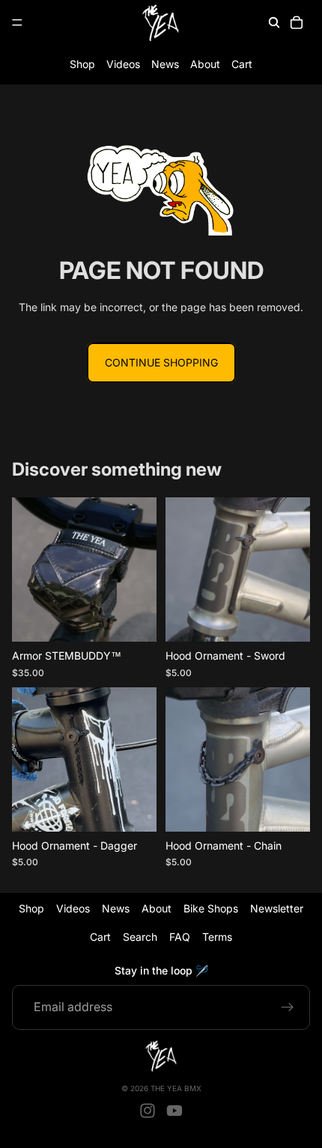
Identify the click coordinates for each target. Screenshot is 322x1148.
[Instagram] (148, 1111)
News (165, 64)
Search (140, 937)
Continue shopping (161, 362)
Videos (123, 64)
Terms (217, 937)
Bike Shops (210, 908)
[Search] (274, 22)
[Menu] (17, 22)
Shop (82, 64)
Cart (241, 64)
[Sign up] (287, 1007)
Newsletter (276, 908)
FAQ (179, 937)
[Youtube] (174, 1111)
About (205, 64)
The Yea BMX (176, 1088)
